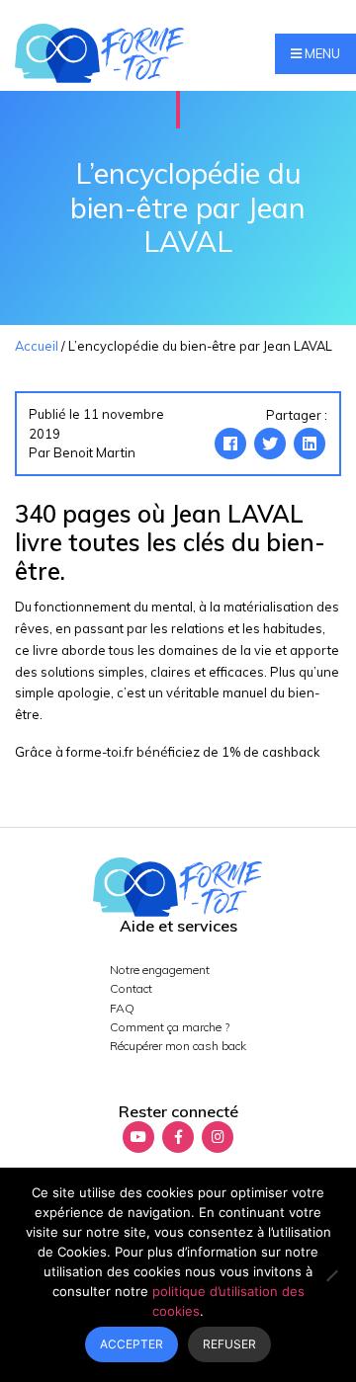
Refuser (229, 1344)
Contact (131, 988)
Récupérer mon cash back (178, 1045)
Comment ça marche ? (169, 1026)
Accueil (36, 346)
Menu (321, 53)
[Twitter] (270, 443)
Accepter (131, 1344)
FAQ (122, 1008)
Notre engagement (160, 969)
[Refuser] (331, 1275)
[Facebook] (230, 443)
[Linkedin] (309, 443)
